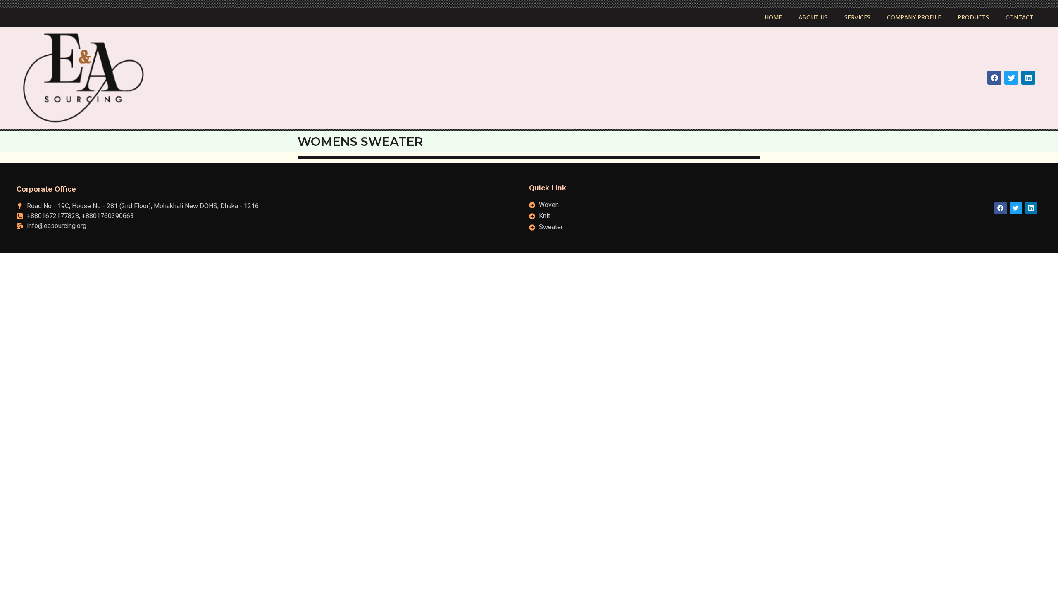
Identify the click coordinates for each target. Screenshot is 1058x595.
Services (857, 17)
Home (773, 17)
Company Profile (914, 17)
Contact (1019, 17)
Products (973, 17)
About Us (813, 17)
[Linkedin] (1028, 78)
